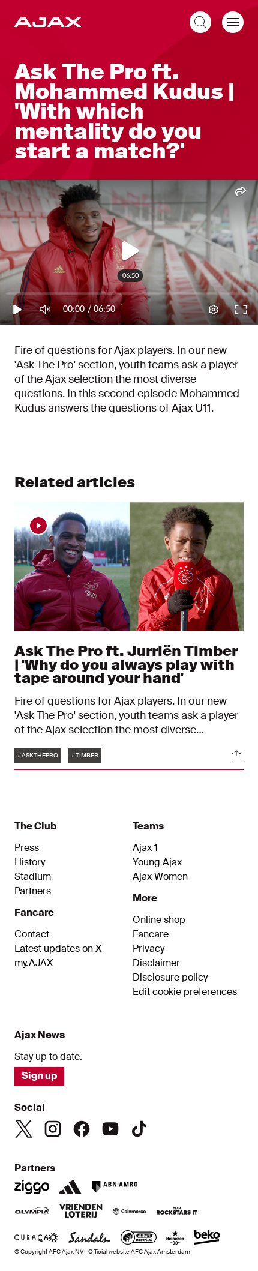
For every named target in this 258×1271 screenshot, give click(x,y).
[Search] (200, 22)
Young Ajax (157, 862)
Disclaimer (156, 963)
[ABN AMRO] (114, 1187)
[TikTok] (139, 1128)
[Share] (236, 756)
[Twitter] (24, 1128)
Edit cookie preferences (185, 992)
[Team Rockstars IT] (177, 1212)
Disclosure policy (170, 978)
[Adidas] (70, 1187)
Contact (31, 934)
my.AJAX (33, 963)
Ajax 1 (145, 848)
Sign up (39, 1075)
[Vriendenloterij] (81, 1212)
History (29, 862)
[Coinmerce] (129, 1212)
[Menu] (233, 22)
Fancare (151, 934)
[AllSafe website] (139, 1238)
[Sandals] (89, 1238)
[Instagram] (52, 1128)
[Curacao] (36, 1239)
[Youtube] (110, 1128)
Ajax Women (160, 877)
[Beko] (207, 1238)
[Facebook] (81, 1128)
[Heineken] (175, 1238)
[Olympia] (31, 1212)
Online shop (159, 920)
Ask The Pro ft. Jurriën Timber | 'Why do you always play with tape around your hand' (126, 664)
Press (26, 848)
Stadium (32, 877)
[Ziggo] (31, 1187)
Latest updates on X (58, 949)
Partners (32, 891)
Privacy (148, 949)
